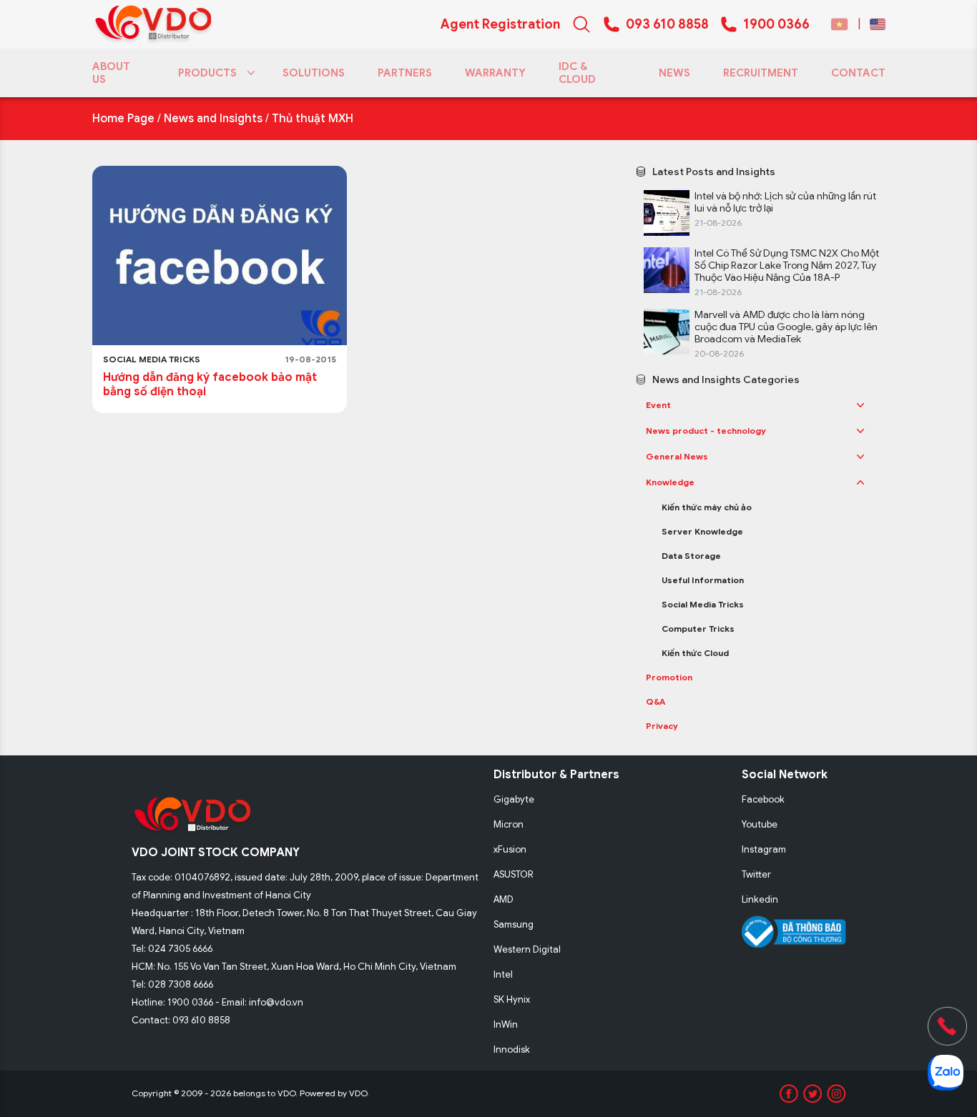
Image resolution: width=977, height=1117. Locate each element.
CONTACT (858, 72)
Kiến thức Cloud (695, 652)
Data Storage (691, 555)
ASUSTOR (514, 874)
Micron (509, 824)
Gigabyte (514, 799)
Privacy (662, 725)
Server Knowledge (702, 531)
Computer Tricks (698, 628)
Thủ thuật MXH (312, 118)
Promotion (669, 677)
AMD (504, 899)
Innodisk (512, 1049)
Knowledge (670, 482)
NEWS (674, 72)
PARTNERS (405, 72)
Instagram (764, 849)
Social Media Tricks (703, 604)
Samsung (514, 924)
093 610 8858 (667, 24)
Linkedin (760, 899)
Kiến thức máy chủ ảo (707, 507)
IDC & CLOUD (577, 73)
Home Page (123, 118)
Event (658, 404)
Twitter (756, 874)
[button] (860, 405)
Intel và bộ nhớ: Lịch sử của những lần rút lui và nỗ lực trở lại (785, 202)
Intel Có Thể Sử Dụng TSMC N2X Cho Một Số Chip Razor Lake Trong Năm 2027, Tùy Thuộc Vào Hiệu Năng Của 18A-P (786, 265)
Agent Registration (500, 24)
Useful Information (703, 580)
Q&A (655, 701)
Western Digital (527, 949)
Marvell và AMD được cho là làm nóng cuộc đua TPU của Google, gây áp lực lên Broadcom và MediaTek (786, 327)
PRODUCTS (207, 72)
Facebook (763, 799)
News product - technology (706, 430)
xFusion (510, 849)
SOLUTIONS (314, 72)
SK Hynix (512, 999)
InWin (506, 1024)
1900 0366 (776, 24)
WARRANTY (495, 72)
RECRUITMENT (760, 72)
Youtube (759, 824)
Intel (503, 974)
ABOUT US (111, 73)
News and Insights (213, 118)
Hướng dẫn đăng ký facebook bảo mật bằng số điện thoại (210, 384)
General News (677, 456)
